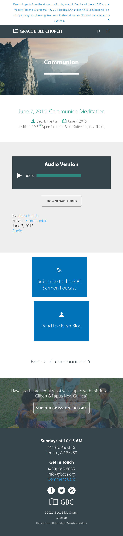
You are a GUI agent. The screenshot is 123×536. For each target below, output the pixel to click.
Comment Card (61, 479)
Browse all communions (58, 361)
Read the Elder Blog (62, 325)
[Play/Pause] (19, 175)
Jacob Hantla (28, 215)
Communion (36, 220)
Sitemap (61, 518)
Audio (17, 230)
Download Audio (61, 201)
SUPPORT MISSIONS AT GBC (61, 407)
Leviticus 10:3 (28, 126)
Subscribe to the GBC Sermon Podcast (59, 284)
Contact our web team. (77, 523)
